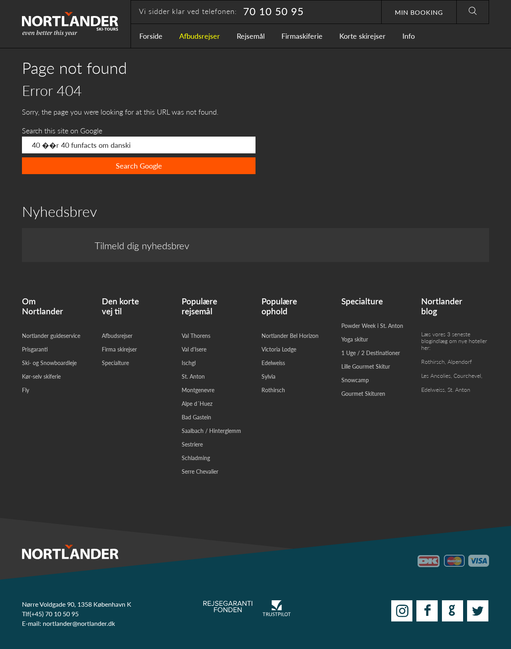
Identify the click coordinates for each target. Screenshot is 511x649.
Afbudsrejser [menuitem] (199, 36)
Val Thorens (196, 335)
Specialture (115, 362)
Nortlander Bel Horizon (290, 335)
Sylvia (268, 376)
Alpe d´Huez (197, 403)
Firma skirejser (119, 349)
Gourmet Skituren (363, 393)
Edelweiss (273, 362)
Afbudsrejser (117, 335)
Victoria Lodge (278, 349)
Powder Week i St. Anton (372, 325)
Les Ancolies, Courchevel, (451, 375)
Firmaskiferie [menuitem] (302, 36)
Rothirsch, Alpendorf (446, 361)
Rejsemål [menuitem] (251, 36)
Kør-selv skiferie (41, 376)
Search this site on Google (62, 130)
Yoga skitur (354, 339)
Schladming (196, 457)
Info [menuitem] (408, 36)
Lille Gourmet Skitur (365, 366)
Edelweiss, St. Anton (445, 389)
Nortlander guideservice (51, 335)
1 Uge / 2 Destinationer (370, 352)
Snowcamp (355, 380)
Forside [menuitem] (150, 36)
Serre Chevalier (200, 471)
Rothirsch (273, 390)
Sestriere (192, 444)
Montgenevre (198, 390)
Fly (25, 390)
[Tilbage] (56, 24)
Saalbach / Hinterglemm (211, 430)
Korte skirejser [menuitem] (362, 36)
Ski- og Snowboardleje (49, 362)
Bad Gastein (196, 417)
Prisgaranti (35, 349)
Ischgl (189, 362)
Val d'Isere (194, 349)
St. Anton (193, 376)
